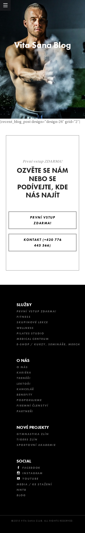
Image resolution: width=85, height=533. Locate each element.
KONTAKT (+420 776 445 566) (43, 243)
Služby (24, 304)
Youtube (30, 479)
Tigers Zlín (27, 439)
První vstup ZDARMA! (42, 220)
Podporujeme (29, 400)
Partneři (25, 411)
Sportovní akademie (36, 445)
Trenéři (23, 378)
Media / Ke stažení (34, 484)
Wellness (25, 328)
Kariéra (24, 372)
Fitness (23, 317)
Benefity (25, 395)
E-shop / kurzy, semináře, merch (48, 344)
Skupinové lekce (32, 322)
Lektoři (23, 384)
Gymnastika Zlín (33, 434)
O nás (23, 360)
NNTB (21, 490)
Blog (21, 495)
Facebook (31, 468)
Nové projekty (33, 427)
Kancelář (25, 389)
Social (24, 461)
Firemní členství (32, 405)
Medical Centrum (33, 339)
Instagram (32, 473)
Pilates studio (30, 333)
